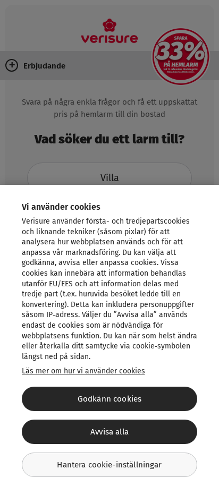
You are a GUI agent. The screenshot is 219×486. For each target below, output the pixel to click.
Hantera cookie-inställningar (109, 465)
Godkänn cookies (109, 399)
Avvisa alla (109, 432)
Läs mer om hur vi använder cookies (83, 371)
